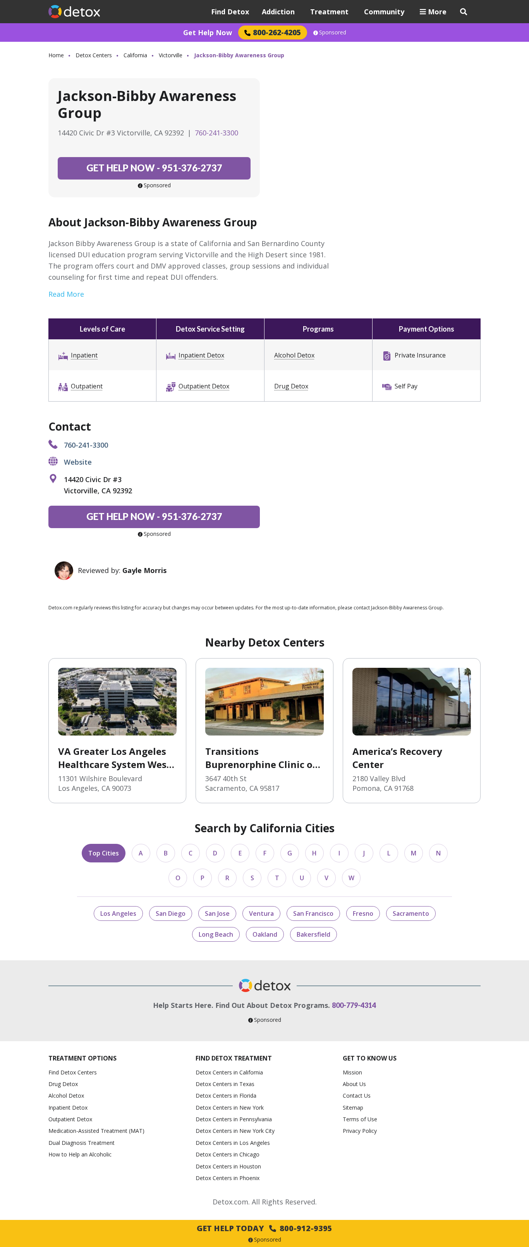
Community (384, 11)
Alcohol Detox (294, 355)
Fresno (363, 913)
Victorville (170, 55)
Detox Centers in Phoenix (227, 1178)
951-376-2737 (154, 167)
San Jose (217, 913)
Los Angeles (118, 913)
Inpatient (84, 355)
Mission (352, 1072)
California (135, 55)
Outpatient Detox (204, 386)
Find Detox (230, 11)
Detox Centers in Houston (228, 1166)
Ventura (261, 913)
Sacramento (411, 913)
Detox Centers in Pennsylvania (234, 1119)
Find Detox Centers (72, 1072)
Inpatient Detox (201, 355)
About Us (354, 1084)
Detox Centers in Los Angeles (233, 1142)
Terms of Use (360, 1119)
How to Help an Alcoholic (80, 1154)
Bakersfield (313, 934)
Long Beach (216, 934)
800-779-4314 (354, 1005)
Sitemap (353, 1107)
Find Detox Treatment (234, 1058)
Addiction (278, 11)
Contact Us (357, 1095)
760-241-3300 (216, 132)
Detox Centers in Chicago (227, 1154)
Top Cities (103, 853)
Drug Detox (291, 386)
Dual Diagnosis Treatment (81, 1142)
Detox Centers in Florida (226, 1095)
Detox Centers (94, 55)
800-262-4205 (277, 32)
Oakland (264, 934)
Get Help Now (207, 32)
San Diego (170, 913)
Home (56, 55)
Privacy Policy (360, 1130)
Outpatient (87, 386)
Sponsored (332, 32)
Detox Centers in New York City (235, 1130)
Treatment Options (82, 1058)
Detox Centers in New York (230, 1107)
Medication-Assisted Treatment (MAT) (96, 1130)
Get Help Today (264, 1228)
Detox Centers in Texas (225, 1084)
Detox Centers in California (229, 1072)
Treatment (329, 11)
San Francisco (313, 913)
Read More (66, 294)
